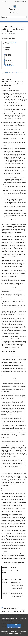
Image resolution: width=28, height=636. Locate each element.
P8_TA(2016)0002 (9, 65)
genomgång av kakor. (19, 633)
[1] (16, 127)
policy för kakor (8, 633)
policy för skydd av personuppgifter (19, 631)
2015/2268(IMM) (13, 42)
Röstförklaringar (9, 62)
